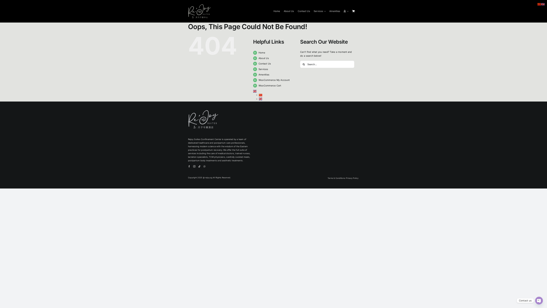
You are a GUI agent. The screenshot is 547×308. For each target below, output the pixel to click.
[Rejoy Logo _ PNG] (199, 5)
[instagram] (194, 166)
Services (263, 69)
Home (262, 52)
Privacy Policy (352, 178)
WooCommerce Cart (270, 85)
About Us (264, 58)
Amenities (264, 74)
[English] (255, 91)
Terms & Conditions (336, 178)
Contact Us (265, 63)
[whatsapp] (205, 166)
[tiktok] (199, 166)
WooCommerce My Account (274, 80)
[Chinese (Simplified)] (261, 94)
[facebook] (189, 166)
